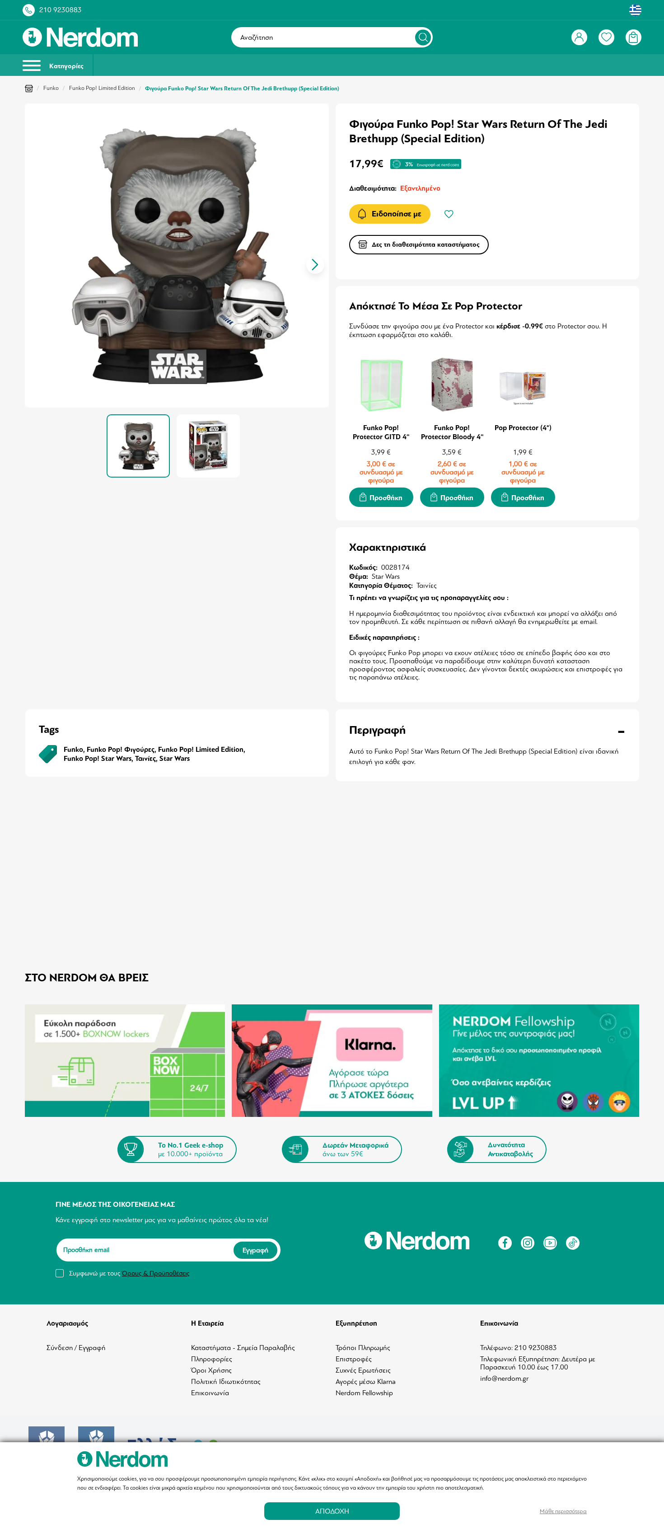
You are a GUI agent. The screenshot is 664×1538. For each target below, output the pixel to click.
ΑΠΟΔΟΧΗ (332, 1511)
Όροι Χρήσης (211, 1370)
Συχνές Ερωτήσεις (363, 1370)
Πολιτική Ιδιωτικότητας (226, 1382)
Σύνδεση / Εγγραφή (76, 1348)
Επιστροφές (354, 1359)
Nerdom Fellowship (364, 1393)
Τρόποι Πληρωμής (363, 1348)
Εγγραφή (255, 1250)
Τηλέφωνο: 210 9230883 (518, 1348)
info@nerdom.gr (504, 1378)
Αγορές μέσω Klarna (366, 1382)
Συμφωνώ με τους (129, 1273)
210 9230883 (60, 10)
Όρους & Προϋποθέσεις (155, 1273)
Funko (51, 88)
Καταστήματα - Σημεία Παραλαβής (243, 1348)
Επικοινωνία (210, 1393)
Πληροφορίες (211, 1359)
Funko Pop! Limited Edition (102, 88)
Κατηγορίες (65, 66)
